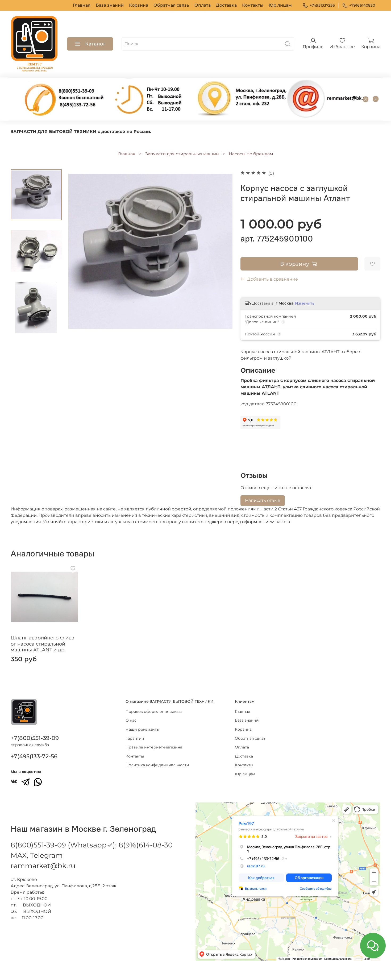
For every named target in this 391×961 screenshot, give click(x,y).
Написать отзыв (262, 500)
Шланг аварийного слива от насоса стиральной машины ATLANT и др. (42, 644)
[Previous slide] (79, 251)
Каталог (95, 44)
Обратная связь (171, 5)
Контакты (252, 5)
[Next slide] (36, 326)
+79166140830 (362, 5)
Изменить (304, 303)
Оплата (202, 5)
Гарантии (135, 738)
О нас (131, 720)
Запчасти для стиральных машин (182, 153)
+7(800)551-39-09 (35, 738)
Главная (81, 5)
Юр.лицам (280, 5)
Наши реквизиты (143, 729)
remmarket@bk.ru (43, 866)
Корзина (138, 5)
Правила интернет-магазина (154, 747)
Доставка (226, 5)
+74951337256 (322, 5)
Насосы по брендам (251, 153)
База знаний (110, 5)
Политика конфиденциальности (157, 765)
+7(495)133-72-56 (34, 756)
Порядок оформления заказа (154, 711)
